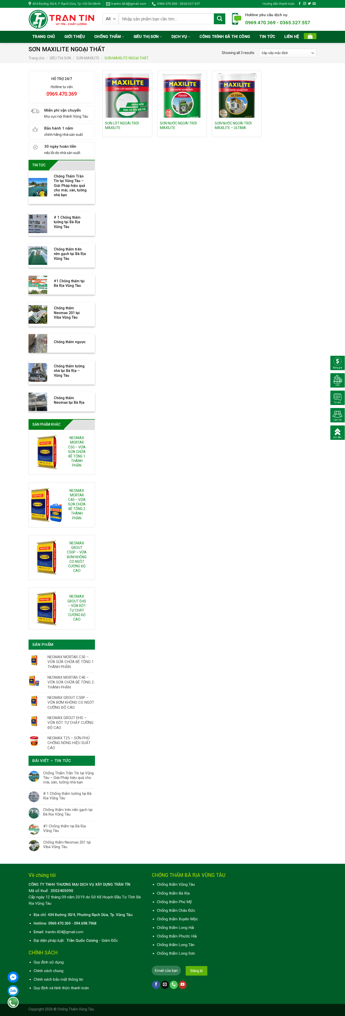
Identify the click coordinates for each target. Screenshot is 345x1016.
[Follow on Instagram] (304, 3)
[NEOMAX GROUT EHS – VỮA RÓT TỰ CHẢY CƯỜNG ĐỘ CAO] (46, 608)
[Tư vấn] (337, 397)
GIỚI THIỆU (74, 36)
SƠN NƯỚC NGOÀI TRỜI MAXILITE (178, 125)
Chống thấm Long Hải (175, 927)
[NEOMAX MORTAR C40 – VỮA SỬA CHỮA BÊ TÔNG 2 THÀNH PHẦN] (46, 505)
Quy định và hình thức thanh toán (61, 988)
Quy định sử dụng (49, 962)
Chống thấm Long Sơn (176, 953)
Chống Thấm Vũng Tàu (75, 1009)
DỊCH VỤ (179, 36)
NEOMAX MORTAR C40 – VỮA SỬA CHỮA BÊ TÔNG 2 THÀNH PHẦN (77, 504)
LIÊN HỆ (291, 36)
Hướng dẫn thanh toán (278, 4)
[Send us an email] (314, 3)
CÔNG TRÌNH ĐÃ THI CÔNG (225, 36)
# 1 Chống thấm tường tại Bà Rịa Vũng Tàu (67, 795)
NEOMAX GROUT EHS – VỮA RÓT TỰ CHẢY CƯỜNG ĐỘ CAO (76, 607)
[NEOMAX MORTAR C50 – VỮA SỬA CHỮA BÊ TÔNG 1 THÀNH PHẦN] (46, 452)
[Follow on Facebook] (299, 3)
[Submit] (219, 18)
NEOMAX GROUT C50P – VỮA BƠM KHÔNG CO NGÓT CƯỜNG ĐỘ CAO (77, 557)
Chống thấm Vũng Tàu (176, 884)
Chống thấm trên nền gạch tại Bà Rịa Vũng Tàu (67, 812)
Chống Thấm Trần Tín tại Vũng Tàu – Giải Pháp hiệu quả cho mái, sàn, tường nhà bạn (68, 777)
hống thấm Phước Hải (178, 936)
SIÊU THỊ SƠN (146, 36)
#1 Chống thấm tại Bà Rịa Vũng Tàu (64, 828)
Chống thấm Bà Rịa (173, 893)
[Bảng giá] (337, 363)
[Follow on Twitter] (309, 3)
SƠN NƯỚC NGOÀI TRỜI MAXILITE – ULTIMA (233, 125)
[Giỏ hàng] (310, 36)
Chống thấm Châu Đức (176, 910)
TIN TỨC (267, 36)
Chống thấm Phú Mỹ (174, 902)
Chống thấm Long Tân (175, 945)
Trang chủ (36, 58)
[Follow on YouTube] (183, 985)
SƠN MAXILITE (88, 58)
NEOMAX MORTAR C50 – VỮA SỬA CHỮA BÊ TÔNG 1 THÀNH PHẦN (77, 451)
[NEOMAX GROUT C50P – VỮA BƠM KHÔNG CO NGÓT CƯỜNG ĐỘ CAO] (46, 557)
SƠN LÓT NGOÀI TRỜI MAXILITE (122, 125)
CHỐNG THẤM (107, 36)
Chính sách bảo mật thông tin (58, 979)
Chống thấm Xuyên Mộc (177, 919)
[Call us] (174, 985)
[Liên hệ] (337, 415)
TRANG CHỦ (43, 36)
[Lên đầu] (337, 432)
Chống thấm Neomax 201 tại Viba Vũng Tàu (67, 844)
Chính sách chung (48, 971)
